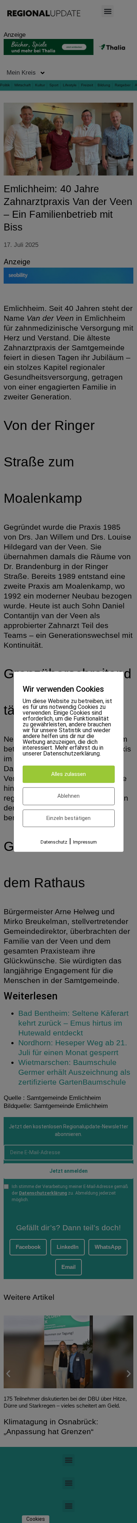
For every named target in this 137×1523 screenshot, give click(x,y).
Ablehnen (68, 796)
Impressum (85, 842)
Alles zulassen (68, 774)
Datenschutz (54, 842)
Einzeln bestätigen (68, 818)
